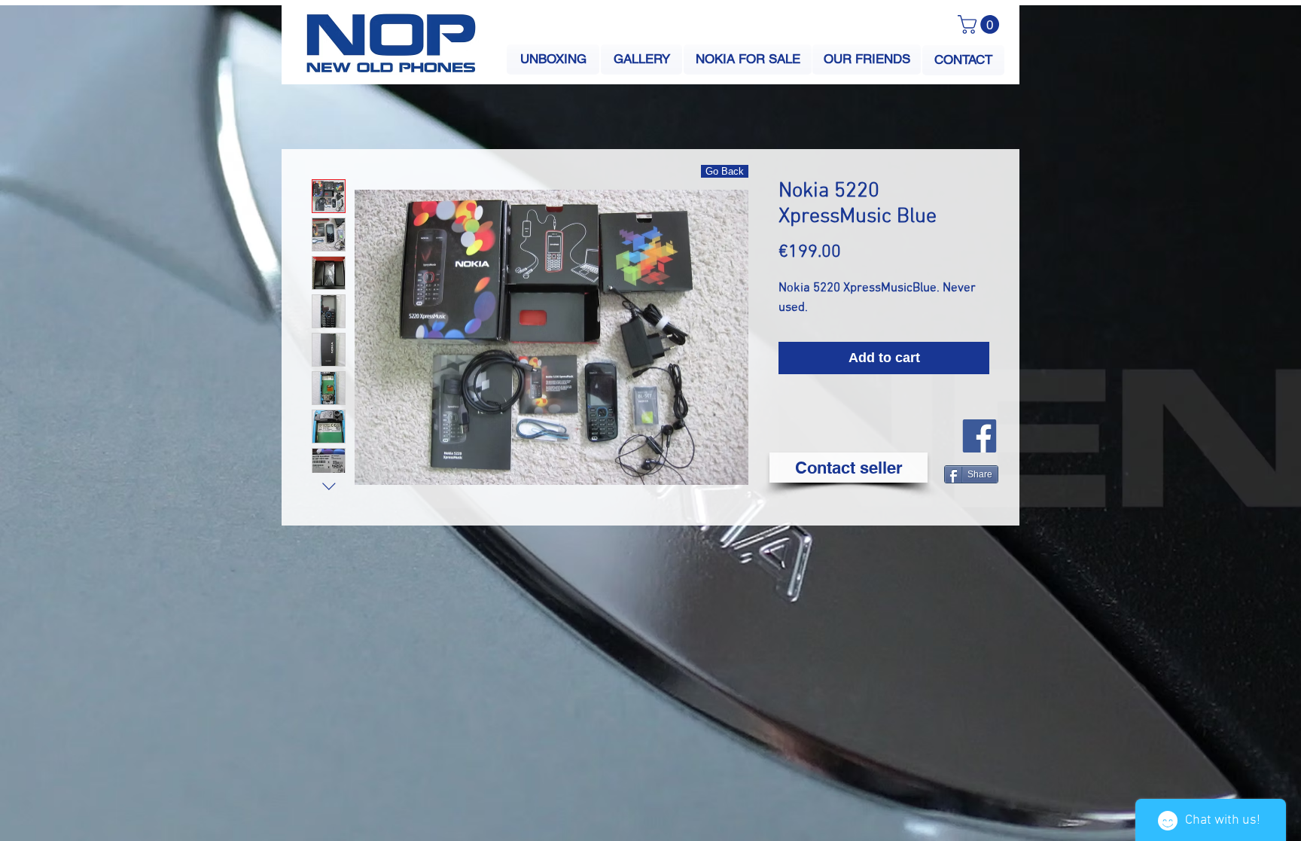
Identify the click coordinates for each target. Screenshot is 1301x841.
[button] (981, 24)
